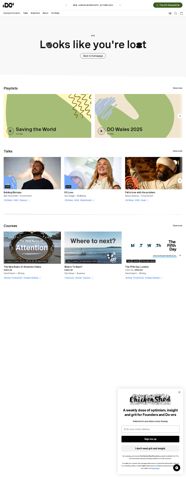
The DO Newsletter (169, 5)
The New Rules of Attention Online (22, 266)
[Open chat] (176, 467)
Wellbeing (81, 196)
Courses (10, 226)
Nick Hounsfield (11, 196)
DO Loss (68, 192)
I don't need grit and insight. (150, 448)
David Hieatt (9, 273)
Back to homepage (93, 55)
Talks (8, 151)
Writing (21, 273)
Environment (26, 196)
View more (177, 88)
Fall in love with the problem (140, 192)
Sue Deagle (69, 196)
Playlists (11, 88)
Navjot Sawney (132, 196)
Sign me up (150, 439)
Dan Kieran (69, 273)
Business (81, 273)
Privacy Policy (155, 468)
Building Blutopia (12, 192)
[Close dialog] (179, 392)
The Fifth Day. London (137, 266)
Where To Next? (73, 266)
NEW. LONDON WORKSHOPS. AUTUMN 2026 (93, 5)
